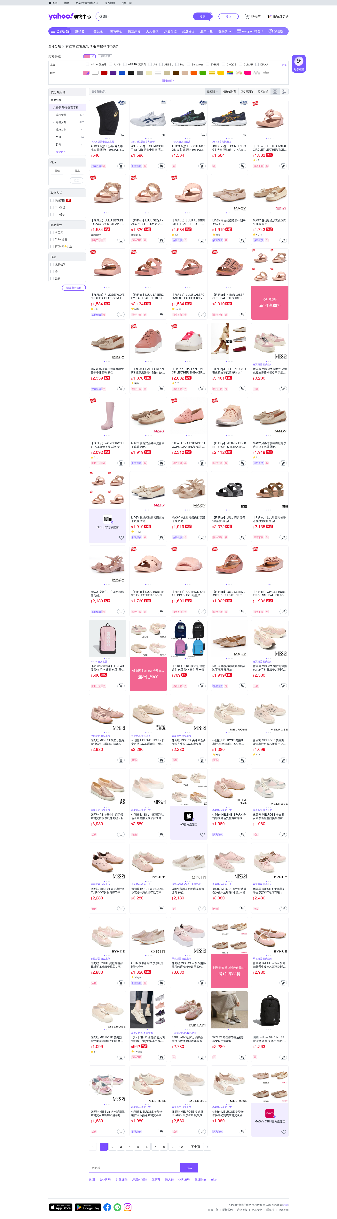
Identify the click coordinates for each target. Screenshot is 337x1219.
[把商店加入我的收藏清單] (121, 538)
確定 (76, 180)
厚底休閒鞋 (139, 1179)
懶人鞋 (169, 1179)
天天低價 (152, 31)
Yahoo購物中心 (69, 16)
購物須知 (242, 1209)
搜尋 (189, 1168)
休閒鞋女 (201, 1179)
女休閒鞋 (105, 1179)
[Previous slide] (91, 119)
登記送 (98, 31)
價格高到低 (247, 91)
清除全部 (105, 56)
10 (181, 1146)
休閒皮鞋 (184, 1179)
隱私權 (270, 1209)
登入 (228, 16)
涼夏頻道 (170, 31)
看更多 (222, 31)
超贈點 (278, 31)
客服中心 (213, 1209)
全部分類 (56, 100)
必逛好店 (188, 31)
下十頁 (195, 1146)
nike (213, 1179)
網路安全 (257, 1209)
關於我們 (228, 1209)
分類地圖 (283, 1209)
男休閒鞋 (122, 1179)
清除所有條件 (74, 287)
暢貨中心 (116, 31)
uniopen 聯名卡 (253, 31)
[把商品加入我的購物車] (121, 165)
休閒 (92, 1179)
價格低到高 (229, 91)
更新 (285, 1204)
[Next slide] (123, 119)
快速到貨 (134, 31)
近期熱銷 (263, 91)
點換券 (80, 31)
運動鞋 (156, 1179)
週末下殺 (206, 31)
